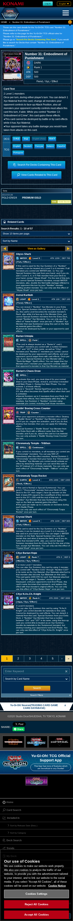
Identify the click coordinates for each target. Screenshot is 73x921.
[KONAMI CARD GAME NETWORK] (36, 781)
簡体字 (52, 139)
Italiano (50, 146)
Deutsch (28, 146)
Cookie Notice (57, 885)
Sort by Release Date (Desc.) (23, 825)
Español (61, 146)
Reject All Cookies (36, 904)
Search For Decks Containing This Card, (36, 39)
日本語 (16, 139)
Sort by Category (18, 833)
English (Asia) (39, 139)
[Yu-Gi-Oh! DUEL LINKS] (36, 742)
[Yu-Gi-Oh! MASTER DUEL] (60, 742)
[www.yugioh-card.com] (13, 742)
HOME (4, 22)
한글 (26, 139)
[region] (36, 885)
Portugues (18, 152)
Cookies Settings (36, 893)
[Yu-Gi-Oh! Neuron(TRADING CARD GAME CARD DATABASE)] (10, 13)
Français (39, 146)
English (16, 146)
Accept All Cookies (36, 914)
